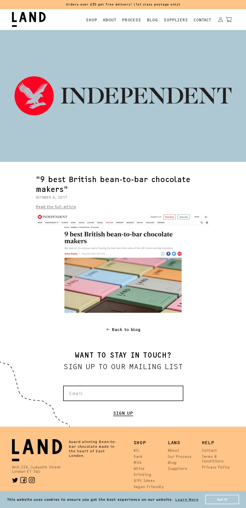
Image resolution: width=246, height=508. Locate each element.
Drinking (142, 474)
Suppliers (177, 468)
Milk (138, 462)
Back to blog (126, 329)
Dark (138, 456)
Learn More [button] (186, 499)
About (173, 450)
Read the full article (56, 206)
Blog (172, 462)
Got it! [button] (222, 499)
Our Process (179, 456)
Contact (209, 450)
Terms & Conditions (213, 458)
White (139, 468)
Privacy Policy (216, 467)
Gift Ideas (144, 480)
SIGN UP (123, 413)
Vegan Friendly (149, 486)
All (136, 450)
